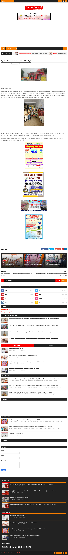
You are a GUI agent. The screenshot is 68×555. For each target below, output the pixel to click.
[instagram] (63, 1)
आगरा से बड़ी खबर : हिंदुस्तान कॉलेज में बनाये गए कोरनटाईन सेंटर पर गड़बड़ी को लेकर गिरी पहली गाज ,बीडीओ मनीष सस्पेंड (33, 504)
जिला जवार (47, 53)
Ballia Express (6, 309)
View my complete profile (6, 312)
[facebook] (59, 1)
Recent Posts (17, 345)
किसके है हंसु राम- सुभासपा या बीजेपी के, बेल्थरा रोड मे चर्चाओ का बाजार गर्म (12, 263)
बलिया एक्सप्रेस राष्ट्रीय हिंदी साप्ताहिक (17, 53)
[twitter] (61, 1)
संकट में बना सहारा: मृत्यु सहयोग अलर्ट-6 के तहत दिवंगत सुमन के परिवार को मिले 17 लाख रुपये (34, 263)
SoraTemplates (7, 552)
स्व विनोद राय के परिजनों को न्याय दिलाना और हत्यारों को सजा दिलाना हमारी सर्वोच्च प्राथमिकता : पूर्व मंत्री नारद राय (30, 332)
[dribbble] (59, 553)
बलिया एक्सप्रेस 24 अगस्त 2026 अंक (16, 433)
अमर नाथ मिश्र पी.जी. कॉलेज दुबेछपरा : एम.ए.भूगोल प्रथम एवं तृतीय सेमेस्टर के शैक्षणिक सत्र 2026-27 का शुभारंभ (30, 426)
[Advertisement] (34, 34)
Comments (50, 345)
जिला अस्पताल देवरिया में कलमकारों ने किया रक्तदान (19, 497)
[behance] (66, 1)
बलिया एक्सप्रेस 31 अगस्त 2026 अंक (31, 53)
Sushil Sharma (19, 552)
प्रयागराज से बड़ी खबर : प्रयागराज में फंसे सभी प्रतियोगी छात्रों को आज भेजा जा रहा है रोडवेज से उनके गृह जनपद (31, 484)
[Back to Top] (66, 553)
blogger (64, 280)
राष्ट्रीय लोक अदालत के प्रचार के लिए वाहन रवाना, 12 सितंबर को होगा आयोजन (54, 263)
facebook (58, 280)
